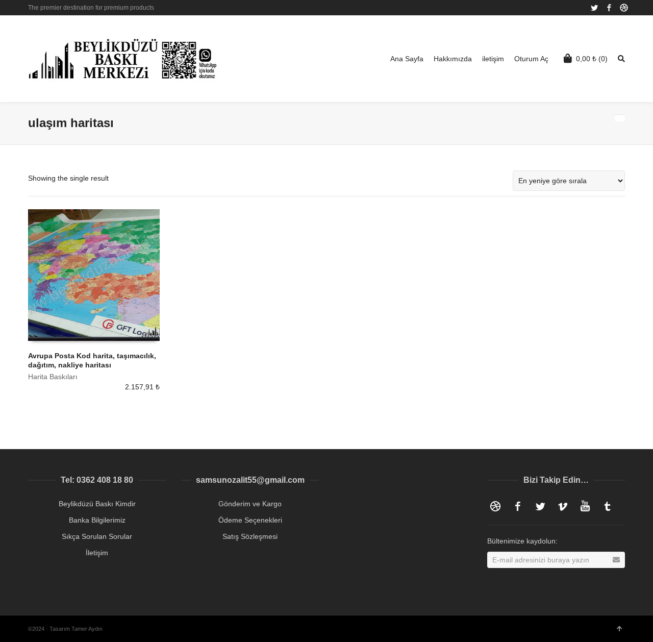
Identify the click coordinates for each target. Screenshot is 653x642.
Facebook (609, 8)
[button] (623, 613)
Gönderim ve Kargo (250, 504)
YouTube (585, 506)
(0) (592, 59)
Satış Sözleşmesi (250, 536)
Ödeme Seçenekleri (250, 520)
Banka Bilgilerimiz (97, 520)
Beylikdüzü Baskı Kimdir (97, 504)
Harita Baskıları (53, 377)
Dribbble (624, 8)
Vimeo (563, 506)
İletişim (97, 553)
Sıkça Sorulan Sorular (97, 536)
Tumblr (607, 506)
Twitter (594, 8)
